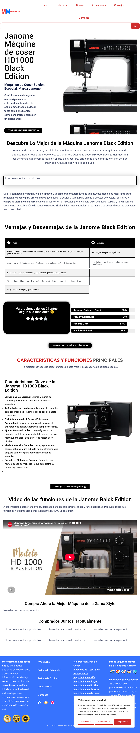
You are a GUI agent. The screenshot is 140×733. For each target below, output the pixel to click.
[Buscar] (135, 26)
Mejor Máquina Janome (86, 689)
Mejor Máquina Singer (85, 681)
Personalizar (86, 721)
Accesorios (98, 5)
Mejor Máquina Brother (86, 685)
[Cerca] (132, 696)
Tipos (79, 5)
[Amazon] (46, 702)
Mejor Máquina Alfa (84, 677)
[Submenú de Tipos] (83, 5)
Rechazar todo (104, 721)
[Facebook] (39, 702)
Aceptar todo (122, 721)
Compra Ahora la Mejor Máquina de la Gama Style (70, 603)
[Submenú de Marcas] (67, 5)
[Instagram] (52, 702)
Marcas (61, 5)
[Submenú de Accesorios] (105, 5)
